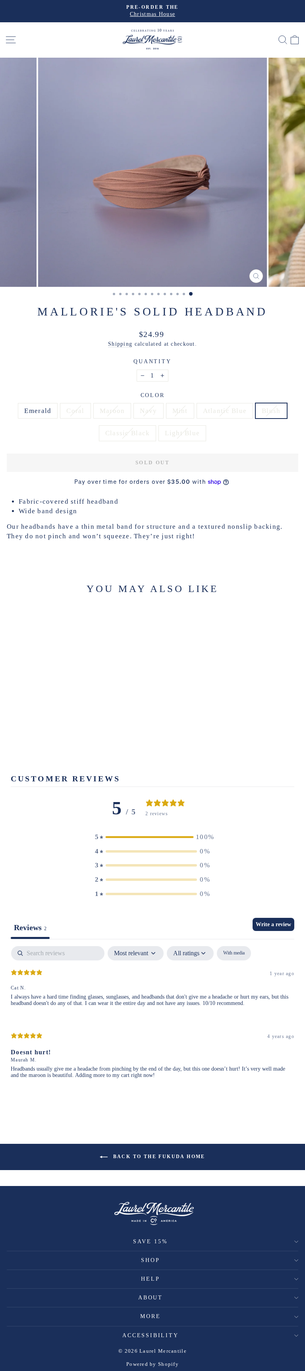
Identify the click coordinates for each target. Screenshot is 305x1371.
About (150, 1298)
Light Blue (182, 433)
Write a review (273, 924)
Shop (150, 1260)
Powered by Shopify (152, 1364)
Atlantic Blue (225, 411)
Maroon (112, 411)
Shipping (120, 344)
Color (153, 395)
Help (150, 1279)
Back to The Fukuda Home (158, 1156)
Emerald (37, 411)
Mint (180, 411)
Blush (271, 411)
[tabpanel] (152, 1019)
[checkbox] (234, 953)
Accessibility (150, 1335)
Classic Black (127, 433)
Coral (75, 411)
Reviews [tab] (30, 927)
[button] (152, 837)
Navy (148, 411)
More (150, 1316)
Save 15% (150, 1241)
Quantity (152, 361)
